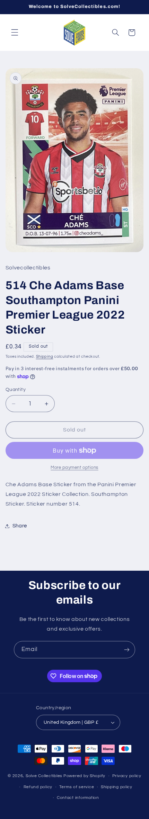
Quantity (16, 389)
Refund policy (38, 787)
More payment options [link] (74, 467)
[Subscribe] (127, 649)
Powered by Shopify (84, 776)
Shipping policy (116, 787)
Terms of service (76, 787)
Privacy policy (126, 776)
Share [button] (19, 525)
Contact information (78, 798)
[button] (15, 33)
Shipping (44, 356)
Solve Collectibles (44, 776)
